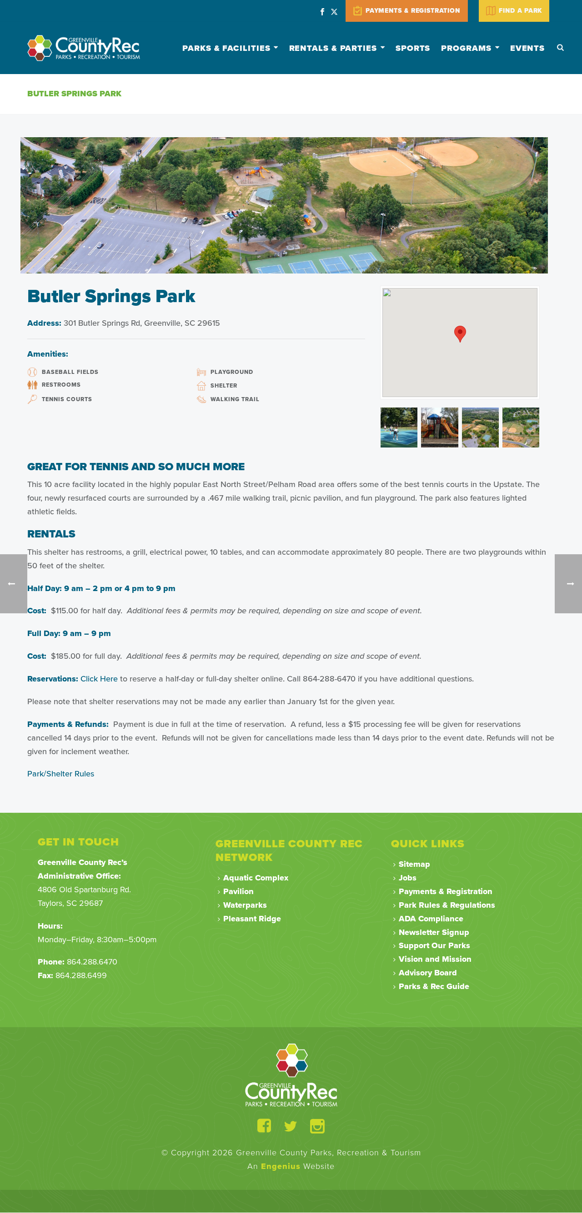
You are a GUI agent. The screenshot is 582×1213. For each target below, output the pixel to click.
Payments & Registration (445, 891)
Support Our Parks (434, 945)
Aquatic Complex (255, 878)
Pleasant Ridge (252, 919)
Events (527, 48)
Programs (466, 48)
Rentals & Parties (333, 48)
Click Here (99, 679)
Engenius (281, 1166)
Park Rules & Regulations (447, 905)
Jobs (407, 878)
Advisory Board (428, 973)
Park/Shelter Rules (60, 774)
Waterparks (245, 905)
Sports (413, 48)
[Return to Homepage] (291, 1075)
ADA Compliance (431, 919)
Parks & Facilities (226, 48)
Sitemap (414, 864)
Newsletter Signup (434, 932)
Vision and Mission (435, 959)
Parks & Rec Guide (434, 986)
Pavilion (238, 891)
